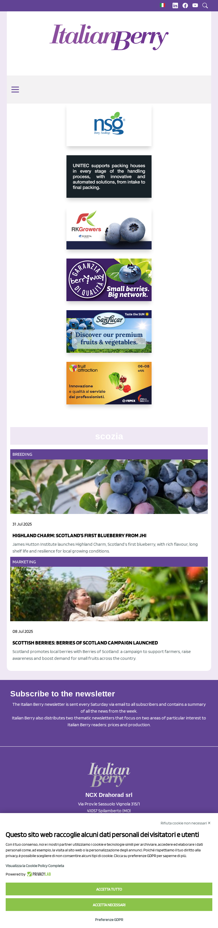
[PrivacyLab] (38, 874)
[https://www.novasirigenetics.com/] (109, 129)
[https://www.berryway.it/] (109, 284)
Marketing (24, 561)
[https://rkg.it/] (109, 233)
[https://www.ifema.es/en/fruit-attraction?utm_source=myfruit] (109, 387)
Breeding (22, 454)
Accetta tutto (109, 889)
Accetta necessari (109, 904)
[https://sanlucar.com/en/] (109, 336)
